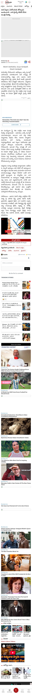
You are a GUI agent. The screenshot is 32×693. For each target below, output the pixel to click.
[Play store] (26, 2)
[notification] (29, 2)
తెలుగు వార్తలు (20, 248)
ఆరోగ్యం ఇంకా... (8, 665)
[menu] (2, 2)
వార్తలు (3, 6)
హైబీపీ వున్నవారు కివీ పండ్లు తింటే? (5, 677)
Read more (8, 231)
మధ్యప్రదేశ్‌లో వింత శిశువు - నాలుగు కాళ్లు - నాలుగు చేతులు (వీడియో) (17, 634)
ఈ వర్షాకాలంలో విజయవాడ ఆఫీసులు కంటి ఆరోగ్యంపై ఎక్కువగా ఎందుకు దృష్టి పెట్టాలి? (17, 676)
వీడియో (5, 639)
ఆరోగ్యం (27, 6)
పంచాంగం (9, 6)
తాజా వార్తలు (7, 623)
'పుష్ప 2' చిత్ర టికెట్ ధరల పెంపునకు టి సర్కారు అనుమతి (14, 243)
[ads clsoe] (31, 684)
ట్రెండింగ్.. (23, 251)
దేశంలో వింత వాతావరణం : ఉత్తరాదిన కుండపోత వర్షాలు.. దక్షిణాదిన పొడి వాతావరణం (6, 634)
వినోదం (10, 251)
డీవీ (8, 61)
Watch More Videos (8, 642)
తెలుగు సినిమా (18, 6)
